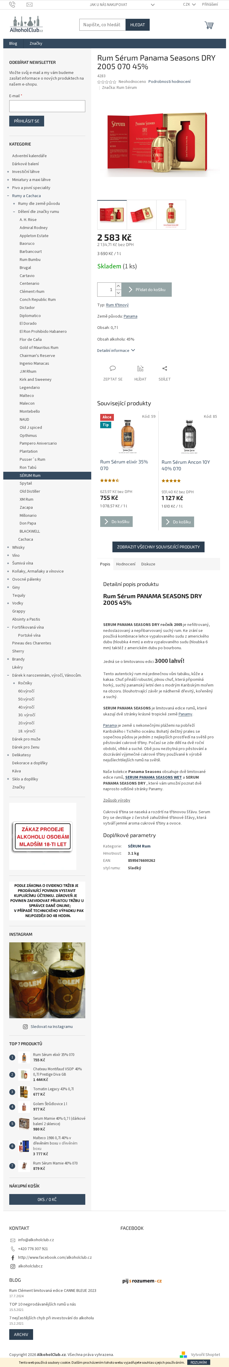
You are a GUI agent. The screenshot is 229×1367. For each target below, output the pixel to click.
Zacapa (26, 508)
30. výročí (26, 715)
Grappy (18, 611)
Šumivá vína (22, 563)
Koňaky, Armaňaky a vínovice (38, 571)
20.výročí (26, 723)
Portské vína (29, 635)
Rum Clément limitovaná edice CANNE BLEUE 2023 (52, 1291)
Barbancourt (31, 252)
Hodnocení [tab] (125, 564)
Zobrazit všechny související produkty (158, 546)
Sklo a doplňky (25, 779)
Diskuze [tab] (148, 564)
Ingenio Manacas (34, 364)
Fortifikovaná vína (28, 627)
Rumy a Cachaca (26, 196)
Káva (16, 771)
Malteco (27, 396)
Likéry (17, 667)
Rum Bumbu (30, 260)
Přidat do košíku (150, 289)
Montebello (30, 412)
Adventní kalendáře (29, 156)
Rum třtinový (117, 305)
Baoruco (27, 244)
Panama (130, 316)
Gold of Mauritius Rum (39, 348)
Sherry (18, 651)
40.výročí (26, 707)
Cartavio (27, 276)
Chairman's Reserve (37, 356)
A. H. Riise (28, 220)
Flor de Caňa (31, 340)
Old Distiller (30, 491)
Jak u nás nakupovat (108, 4)
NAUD (24, 420)
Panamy (185, 714)
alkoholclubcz (30, 1266)
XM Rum (26, 499)
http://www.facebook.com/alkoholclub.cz (55, 1258)
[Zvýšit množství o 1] (118, 286)
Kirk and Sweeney (36, 380)
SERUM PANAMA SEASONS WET (153, 777)
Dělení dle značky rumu (38, 212)
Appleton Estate (34, 236)
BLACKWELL (30, 531)
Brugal (25, 268)
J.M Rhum (28, 372)
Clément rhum (32, 292)
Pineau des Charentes (31, 643)
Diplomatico (30, 316)
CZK (187, 4)
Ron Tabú (28, 468)
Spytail (26, 483)
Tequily (18, 596)
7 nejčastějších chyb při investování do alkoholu (51, 1318)
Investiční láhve (26, 172)
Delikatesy (21, 755)
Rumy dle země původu (39, 204)
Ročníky (25, 683)
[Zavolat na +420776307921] (18, 4)
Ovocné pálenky (26, 579)
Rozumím (199, 1362)
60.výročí (26, 691)
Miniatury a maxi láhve (31, 180)
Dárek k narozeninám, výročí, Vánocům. (47, 675)
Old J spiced (31, 428)
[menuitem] (13, 43)
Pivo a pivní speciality (31, 188)
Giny (16, 587)
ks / (47, 1199)
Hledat (137, 24)
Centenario (29, 284)
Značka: (119, 88)
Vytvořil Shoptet (205, 1355)
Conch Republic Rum (38, 300)
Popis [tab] (105, 564)
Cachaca (25, 539)
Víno (16, 556)
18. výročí (26, 731)
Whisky (18, 547)
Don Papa (28, 523)
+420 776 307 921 (33, 1249)
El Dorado (28, 324)
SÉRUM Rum (30, 476)
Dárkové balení (25, 164)
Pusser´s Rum (32, 460)
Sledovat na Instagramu (52, 1027)
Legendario (30, 388)
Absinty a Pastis (26, 619)
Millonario (28, 516)
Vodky (17, 603)
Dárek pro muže (26, 739)
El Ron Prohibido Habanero (43, 332)
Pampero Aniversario (38, 443)
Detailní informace (113, 351)
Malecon (27, 403)
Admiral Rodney (34, 228)
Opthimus (28, 436)
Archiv (21, 1334)
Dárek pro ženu (25, 747)
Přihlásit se (26, 120)
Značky (18, 787)
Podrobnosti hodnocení (169, 82)
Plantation (29, 451)
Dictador (27, 308)
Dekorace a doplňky (30, 763)
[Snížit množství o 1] (118, 293)
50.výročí (26, 699)
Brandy (18, 659)
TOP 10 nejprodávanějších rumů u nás (42, 1304)
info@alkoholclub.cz (36, 1240)
